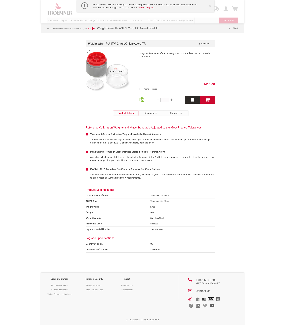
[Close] (210, 6)
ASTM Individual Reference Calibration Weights (67, 28)
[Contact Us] (190, 290)
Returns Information (59, 285)
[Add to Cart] (207, 100)
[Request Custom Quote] (192, 100)
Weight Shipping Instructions (60, 294)
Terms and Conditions (94, 290)
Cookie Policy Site (146, 7)
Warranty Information (59, 290)
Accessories (150, 113)
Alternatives (176, 113)
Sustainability (127, 290)
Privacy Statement (94, 285)
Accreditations (127, 285)
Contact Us (203, 291)
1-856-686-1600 (208, 281)
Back (235, 28)
